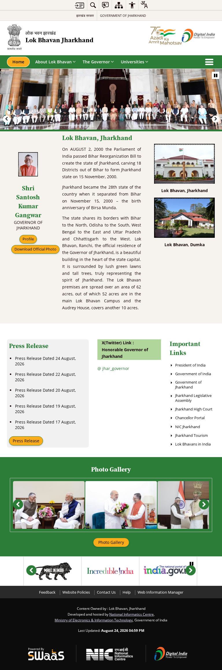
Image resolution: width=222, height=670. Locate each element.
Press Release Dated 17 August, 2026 (45, 424)
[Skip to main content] (79, 5)
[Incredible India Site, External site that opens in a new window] (110, 571)
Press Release (26, 440)
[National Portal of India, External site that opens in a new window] (168, 571)
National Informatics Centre (131, 614)
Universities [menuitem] (132, 62)
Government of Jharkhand (123, 15)
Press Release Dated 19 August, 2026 (45, 408)
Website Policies (76, 592)
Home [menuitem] (18, 62)
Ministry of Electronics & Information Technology (94, 620)
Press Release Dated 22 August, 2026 (45, 376)
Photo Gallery (111, 542)
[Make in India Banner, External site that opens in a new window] (52, 571)
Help (127, 592)
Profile (28, 239)
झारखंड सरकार (85, 15)
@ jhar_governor (113, 368)
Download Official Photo (35, 249)
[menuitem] (93, 5)
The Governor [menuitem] (96, 62)
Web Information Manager (160, 592)
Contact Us (106, 592)
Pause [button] (215, 75)
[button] (6, 119)
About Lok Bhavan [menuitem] (53, 62)
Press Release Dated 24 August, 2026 (45, 361)
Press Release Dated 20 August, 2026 (45, 392)
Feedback (47, 592)
